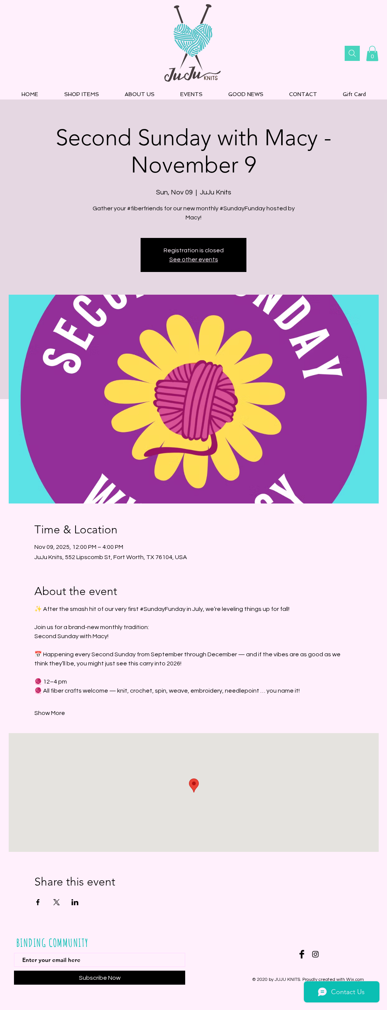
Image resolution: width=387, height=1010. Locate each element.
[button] (372, 53)
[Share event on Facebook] (38, 902)
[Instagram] (315, 954)
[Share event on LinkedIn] (75, 902)
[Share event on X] (56, 902)
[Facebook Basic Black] (301, 954)
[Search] (352, 53)
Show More (49, 713)
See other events (193, 259)
